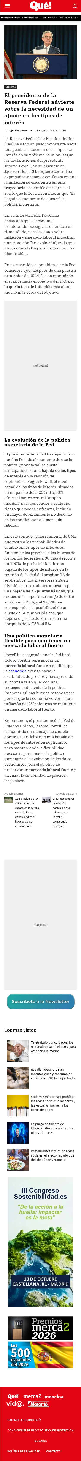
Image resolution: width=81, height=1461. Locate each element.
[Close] (72, 645)
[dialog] (40, 730)
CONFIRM (26, 809)
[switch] (64, 733)
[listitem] (40, 723)
